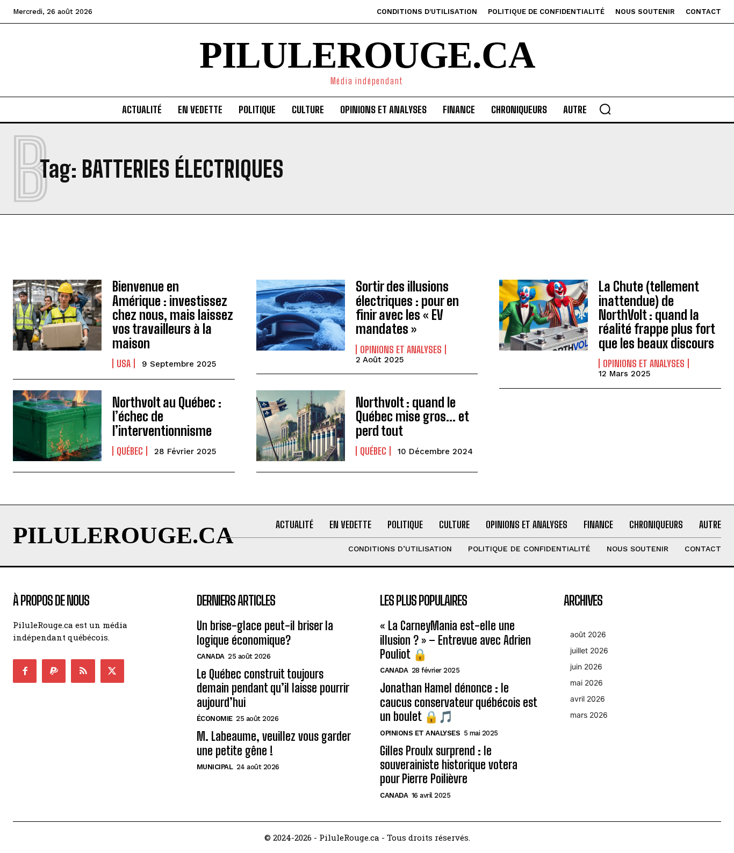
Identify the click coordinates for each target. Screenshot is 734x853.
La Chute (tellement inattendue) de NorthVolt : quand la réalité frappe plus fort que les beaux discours (657, 315)
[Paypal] (54, 671)
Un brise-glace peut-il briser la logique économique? (265, 632)
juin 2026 (586, 666)
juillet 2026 (589, 650)
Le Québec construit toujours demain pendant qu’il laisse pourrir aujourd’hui (273, 688)
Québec (130, 451)
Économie (215, 719)
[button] (605, 109)
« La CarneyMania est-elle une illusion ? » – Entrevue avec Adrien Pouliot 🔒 (455, 639)
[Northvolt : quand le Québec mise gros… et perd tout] (300, 425)
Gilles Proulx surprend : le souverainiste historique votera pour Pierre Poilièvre (448, 764)
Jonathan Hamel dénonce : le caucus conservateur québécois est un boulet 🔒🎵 (458, 702)
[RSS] (83, 671)
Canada (211, 656)
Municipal (215, 767)
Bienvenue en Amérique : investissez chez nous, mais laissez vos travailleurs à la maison (172, 315)
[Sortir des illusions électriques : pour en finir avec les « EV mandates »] (300, 315)
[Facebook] (25, 671)
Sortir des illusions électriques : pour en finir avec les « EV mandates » (407, 308)
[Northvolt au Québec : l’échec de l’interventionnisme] (57, 425)
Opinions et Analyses (401, 349)
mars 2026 (589, 714)
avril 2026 (587, 698)
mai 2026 (586, 682)
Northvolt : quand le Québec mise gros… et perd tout (412, 417)
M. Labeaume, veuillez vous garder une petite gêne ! (274, 743)
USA (124, 363)
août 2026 (588, 634)
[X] (112, 671)
